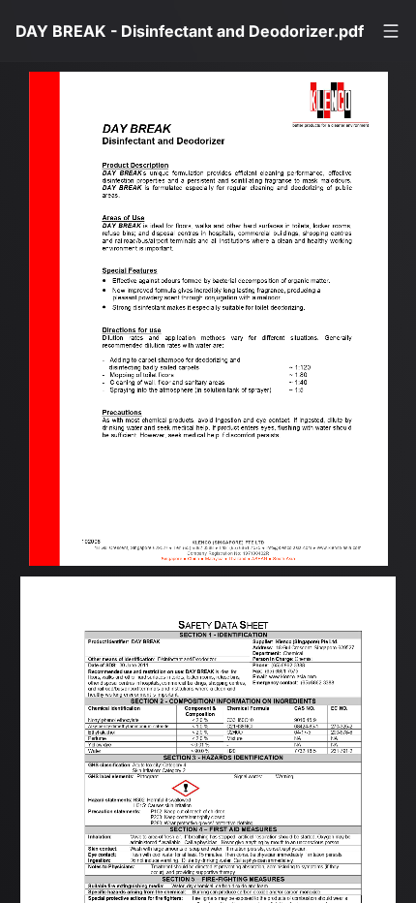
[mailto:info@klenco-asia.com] (310, 563)
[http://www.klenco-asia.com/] (362, 563)
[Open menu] (390, 31)
